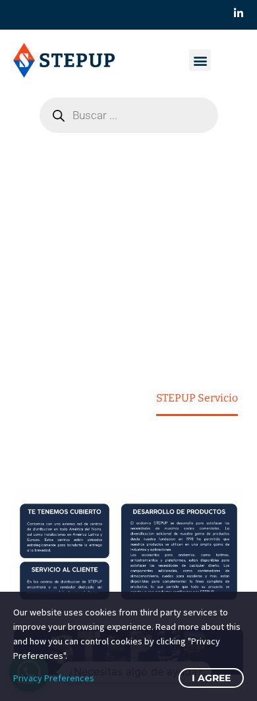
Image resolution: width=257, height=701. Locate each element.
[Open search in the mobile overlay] (129, 115)
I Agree (211, 678)
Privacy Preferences (53, 678)
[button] (200, 60)
